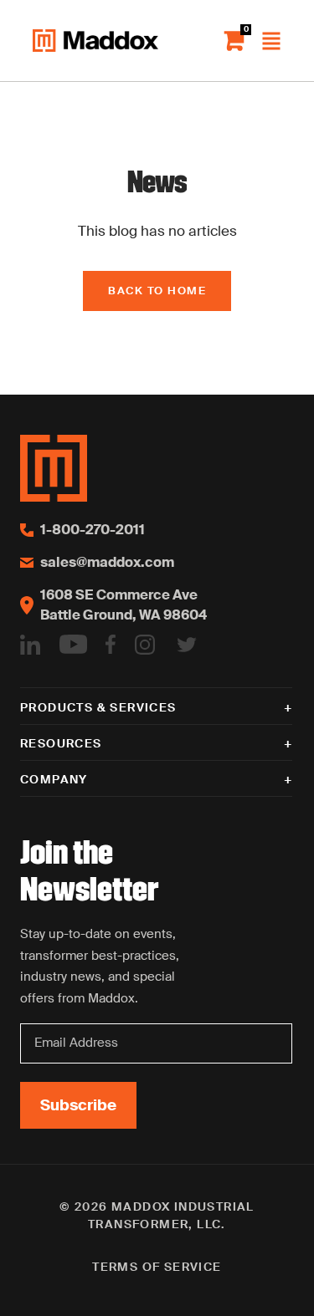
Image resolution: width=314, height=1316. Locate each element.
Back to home (157, 290)
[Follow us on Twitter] (186, 644)
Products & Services (98, 707)
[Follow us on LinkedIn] (30, 644)
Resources (61, 743)
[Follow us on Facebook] (111, 644)
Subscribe (78, 1105)
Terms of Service (156, 1266)
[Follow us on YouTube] (73, 644)
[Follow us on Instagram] (145, 644)
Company (54, 779)
